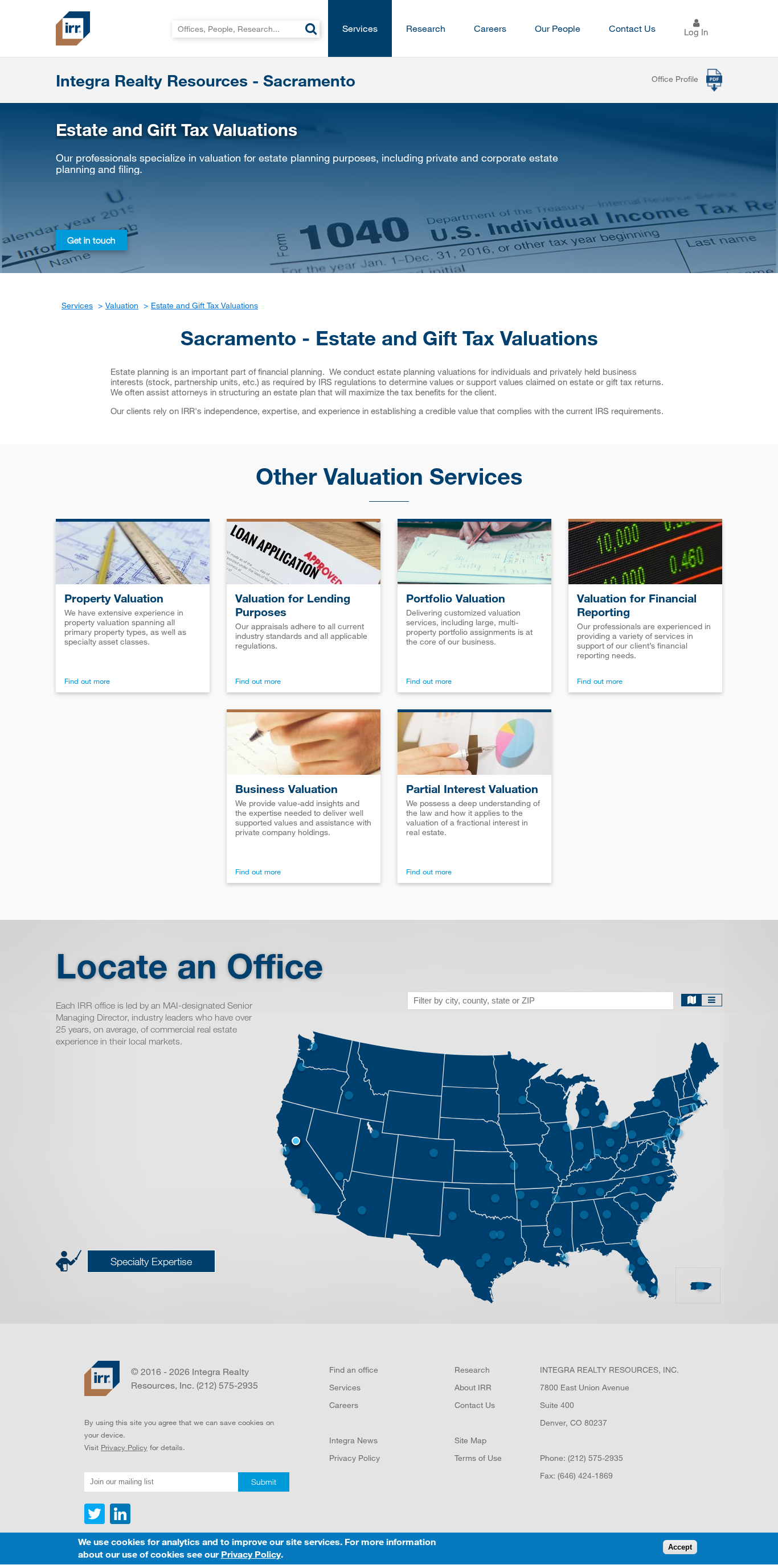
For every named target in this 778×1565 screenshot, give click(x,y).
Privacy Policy (124, 1447)
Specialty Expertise (151, 1261)
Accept (680, 1547)
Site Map (470, 1440)
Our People (557, 28)
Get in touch (91, 240)
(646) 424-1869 (585, 1475)
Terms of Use (478, 1458)
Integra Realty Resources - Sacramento (205, 80)
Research (425, 28)
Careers (490, 28)
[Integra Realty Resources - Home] (102, 1378)
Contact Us (632, 28)
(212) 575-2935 (595, 1458)
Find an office (353, 1369)
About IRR (473, 1387)
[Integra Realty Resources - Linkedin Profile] (118, 1521)
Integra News (353, 1440)
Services (360, 28)
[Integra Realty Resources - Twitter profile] (95, 1521)
